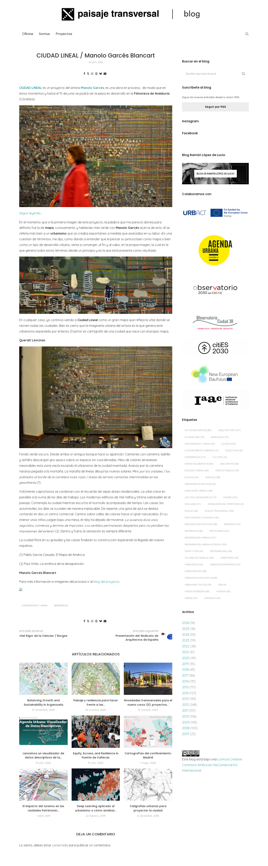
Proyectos (64, 33)
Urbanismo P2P (195, 571)
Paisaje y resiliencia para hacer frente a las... (95, 702)
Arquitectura (229, 430)
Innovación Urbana (198, 490)
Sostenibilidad (221, 551)
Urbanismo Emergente (225, 564)
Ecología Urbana (197, 470)
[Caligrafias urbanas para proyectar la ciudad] (148, 784)
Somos (44, 33)
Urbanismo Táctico (198, 584)
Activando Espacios (198, 430)
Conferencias (195, 457)
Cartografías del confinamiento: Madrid (148, 755)
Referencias (61, 605)
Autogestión (194, 437)
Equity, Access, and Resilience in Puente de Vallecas (95, 755)
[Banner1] (215, 213)
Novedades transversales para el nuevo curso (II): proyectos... (148, 702)
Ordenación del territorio (226, 504)
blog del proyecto (106, 582)
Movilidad (193, 504)
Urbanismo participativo (201, 577)
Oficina (27, 33)
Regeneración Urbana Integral (206, 544)
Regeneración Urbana (200, 537)
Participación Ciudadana (202, 517)
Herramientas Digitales (200, 484)
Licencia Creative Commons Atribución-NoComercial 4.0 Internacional (212, 765)
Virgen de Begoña (197, 591)
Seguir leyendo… (30, 213)
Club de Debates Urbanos (201, 450)
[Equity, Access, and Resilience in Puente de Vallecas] (96, 731)
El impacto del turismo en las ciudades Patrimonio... (43, 808)
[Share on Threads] (96, 73)
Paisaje (191, 511)
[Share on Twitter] (88, 73)
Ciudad (228, 443)
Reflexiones (219, 531)
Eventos (212, 477)
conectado (60, 845)
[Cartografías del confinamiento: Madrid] (148, 731)
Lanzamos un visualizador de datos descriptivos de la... (43, 755)
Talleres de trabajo (199, 557)
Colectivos (233, 450)
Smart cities (194, 551)
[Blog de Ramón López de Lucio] (215, 173)
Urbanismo (194, 564)
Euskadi (191, 477)
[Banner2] (215, 250)
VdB (222, 584)
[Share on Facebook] (84, 73)
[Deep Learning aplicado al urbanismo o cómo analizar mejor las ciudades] (96, 784)
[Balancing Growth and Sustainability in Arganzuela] (43, 679)
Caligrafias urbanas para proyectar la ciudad (148, 808)
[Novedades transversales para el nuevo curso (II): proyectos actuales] (148, 679)
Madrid (230, 497)
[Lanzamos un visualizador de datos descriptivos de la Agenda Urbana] (43, 731)
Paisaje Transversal (219, 511)
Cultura (219, 457)
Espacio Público (227, 470)
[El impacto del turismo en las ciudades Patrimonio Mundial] (43, 784)
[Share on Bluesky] (100, 73)
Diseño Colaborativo (199, 463)
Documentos (229, 463)
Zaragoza (212, 598)
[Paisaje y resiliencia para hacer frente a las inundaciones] (96, 679)
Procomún (232, 524)
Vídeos (191, 598)
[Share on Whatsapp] (92, 73)
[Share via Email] (105, 73)
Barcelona (220, 437)
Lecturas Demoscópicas (200, 497)
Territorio (229, 557)
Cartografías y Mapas (34, 605)
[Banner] (215, 290)
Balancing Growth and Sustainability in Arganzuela (43, 702)
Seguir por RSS (215, 107)
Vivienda (223, 591)
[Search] (247, 34)
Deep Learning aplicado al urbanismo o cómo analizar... (96, 808)
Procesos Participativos (201, 524)
